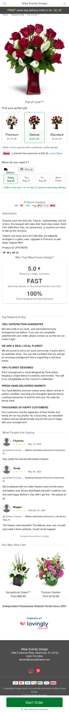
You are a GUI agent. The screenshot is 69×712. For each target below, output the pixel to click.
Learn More (56, 153)
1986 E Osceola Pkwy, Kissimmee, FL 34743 (34, 652)
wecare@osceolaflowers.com (34, 659)
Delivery (10, 171)
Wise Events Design (34, 3)
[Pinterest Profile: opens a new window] (38, 670)
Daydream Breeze (33, 477)
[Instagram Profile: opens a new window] (30, 670)
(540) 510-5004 (34, 656)
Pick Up (29, 169)
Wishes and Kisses (34, 450)
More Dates (58, 179)
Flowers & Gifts (17, 14)
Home (5, 14)
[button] (62, 704)
